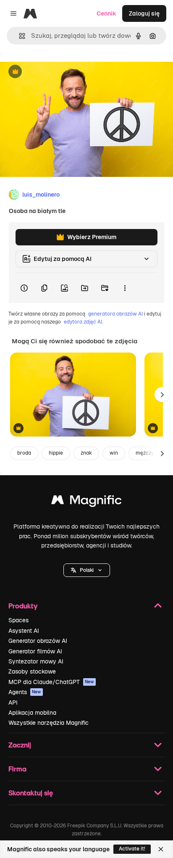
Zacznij (19, 744)
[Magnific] (86, 501)
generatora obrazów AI (115, 314)
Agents (24, 692)
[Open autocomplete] (18, 36)
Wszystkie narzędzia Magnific (48, 722)
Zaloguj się (144, 13)
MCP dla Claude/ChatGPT (51, 682)
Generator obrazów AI (37, 641)
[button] (86, 570)
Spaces (18, 620)
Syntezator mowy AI (35, 661)
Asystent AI (23, 630)
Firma (17, 768)
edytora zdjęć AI (83, 321)
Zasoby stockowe (32, 671)
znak (86, 453)
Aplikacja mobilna (32, 712)
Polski (87, 570)
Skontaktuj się (30, 792)
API (13, 702)
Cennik (106, 13)
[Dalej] (162, 395)
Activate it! (132, 848)
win (114, 453)
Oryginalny (58, 72)
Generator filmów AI (35, 651)
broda (24, 453)
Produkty (22, 605)
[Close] (161, 849)
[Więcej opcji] (124, 287)
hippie (56, 453)
